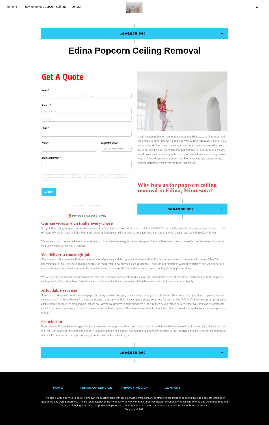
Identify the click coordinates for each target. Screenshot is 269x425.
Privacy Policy (134, 388)
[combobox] (116, 149)
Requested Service (110, 143)
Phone (50, 143)
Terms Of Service (96, 388)
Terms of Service (94, 205)
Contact (76, 6)
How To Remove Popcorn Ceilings (45, 6)
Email (49, 128)
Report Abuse (77, 205)
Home (10, 6)
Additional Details (55, 158)
